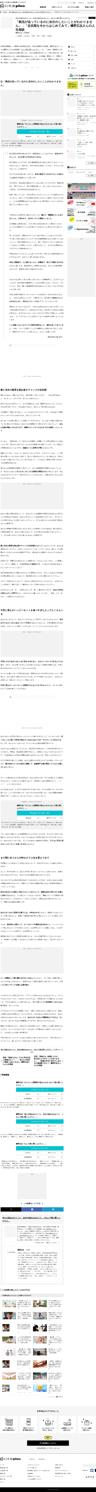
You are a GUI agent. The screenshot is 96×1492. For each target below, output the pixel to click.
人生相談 (19, 36)
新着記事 (43, 7)
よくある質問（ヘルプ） (34, 1479)
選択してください (51, 1242)
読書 (72, 59)
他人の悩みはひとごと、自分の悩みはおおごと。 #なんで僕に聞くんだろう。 (30, 12)
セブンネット (52, 1098)
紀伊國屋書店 (28, 1098)
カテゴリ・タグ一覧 (6, 1476)
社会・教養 (74, 55)
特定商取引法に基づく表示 (63, 1473)
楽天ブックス (51, 136)
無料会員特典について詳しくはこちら (48, 1448)
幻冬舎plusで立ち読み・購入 (40, 131)
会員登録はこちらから (49, 1443)
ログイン (91, 3)
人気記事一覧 (4, 1470)
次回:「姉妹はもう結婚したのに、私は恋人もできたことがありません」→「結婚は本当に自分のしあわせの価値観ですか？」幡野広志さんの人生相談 (47, 1060)
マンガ (73, 64)
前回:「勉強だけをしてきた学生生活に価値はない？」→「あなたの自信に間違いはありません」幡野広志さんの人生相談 (16, 1060)
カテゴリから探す (74, 7)
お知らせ (73, 68)
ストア (2, 1482)
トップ (2, 1465)
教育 (43, 36)
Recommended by (52, 1396)
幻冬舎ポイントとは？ (34, 1476)
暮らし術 (73, 51)
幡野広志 (21, 1250)
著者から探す (89, 7)
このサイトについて (33, 1465)
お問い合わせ (59, 1465)
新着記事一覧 (4, 1467)
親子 (38, 36)
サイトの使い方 (32, 1467)
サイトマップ (59, 1476)
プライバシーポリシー (61, 1470)
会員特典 (30, 1473)
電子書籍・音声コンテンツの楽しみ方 (38, 1470)
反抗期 (49, 36)
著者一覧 (2, 1479)
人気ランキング (56, 7)
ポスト (93, 18)
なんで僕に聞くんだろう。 (30, 49)
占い (90, 172)
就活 (33, 36)
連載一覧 (2, 1473)
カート (82, 3)
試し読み (27, 36)
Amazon (28, 136)
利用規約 (57, 1467)
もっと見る (91, 163)
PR (30, 1332)
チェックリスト (81, 172)
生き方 (5, 12)
